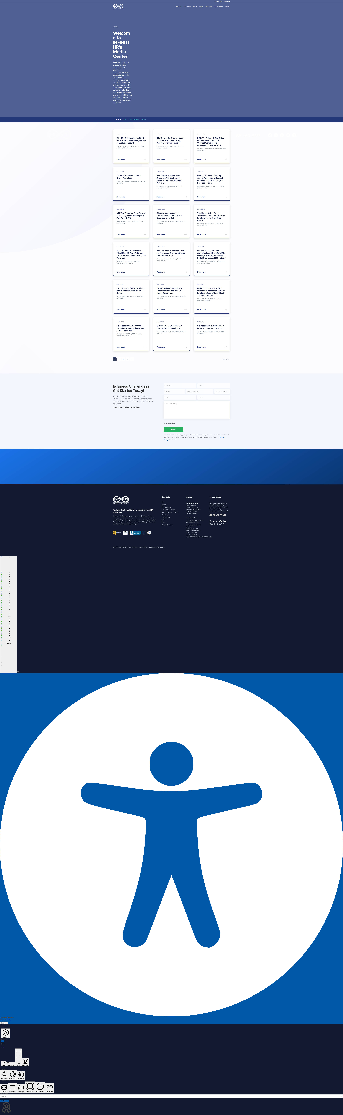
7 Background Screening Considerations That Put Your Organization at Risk (169, 215)
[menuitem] (218, 1)
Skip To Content (4, 1093)
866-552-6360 (195, 509)
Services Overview (167, 524)
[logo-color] (118, 6)
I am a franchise (170, 423)
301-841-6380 (192, 511)
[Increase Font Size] (2, 1021)
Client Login (227, 1)
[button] (18, 671)
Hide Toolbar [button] (4, 1023)
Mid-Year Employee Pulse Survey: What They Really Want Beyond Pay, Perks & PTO (131, 215)
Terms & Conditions (158, 547)
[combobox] (8, 614)
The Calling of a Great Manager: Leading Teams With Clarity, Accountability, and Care (170, 140)
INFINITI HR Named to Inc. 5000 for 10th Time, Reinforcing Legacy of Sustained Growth (131, 140)
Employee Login (218, 1)
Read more (121, 159)
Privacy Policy (148, 547)
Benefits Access (166, 507)
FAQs (163, 519)
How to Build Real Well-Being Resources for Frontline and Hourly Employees (169, 290)
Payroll (164, 504)
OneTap (9, 1020)
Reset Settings (4, 1101)
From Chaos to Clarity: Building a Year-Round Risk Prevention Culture (130, 290)
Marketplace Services (168, 509)
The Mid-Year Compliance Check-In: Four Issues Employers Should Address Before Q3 (171, 253)
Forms (163, 522)
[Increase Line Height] (2, 1041)
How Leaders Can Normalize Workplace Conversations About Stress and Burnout (131, 328)
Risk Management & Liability (170, 512)
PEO (163, 502)
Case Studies (166, 517)
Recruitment (165, 514)
